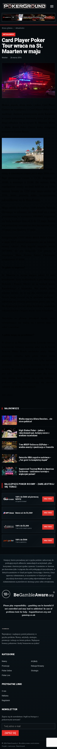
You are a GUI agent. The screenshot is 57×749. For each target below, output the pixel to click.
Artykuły (34, 661)
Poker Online (7, 670)
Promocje (5, 666)
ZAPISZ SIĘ (10, 733)
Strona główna (7, 28)
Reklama (5, 696)
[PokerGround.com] (24, 6)
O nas (4, 691)
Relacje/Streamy (37, 666)
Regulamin (6, 700)
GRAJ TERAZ (48, 499)
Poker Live (6, 675)
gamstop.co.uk (28, 615)
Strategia (34, 670)
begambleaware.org (38, 611)
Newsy (4, 661)
